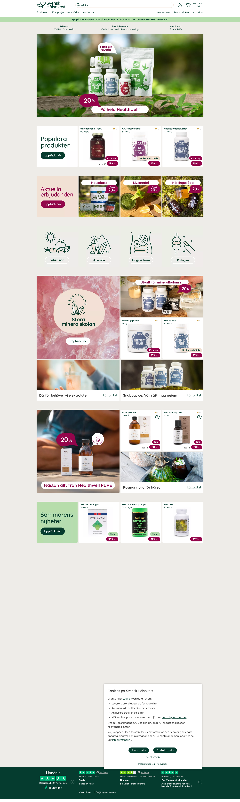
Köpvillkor (162, 763)
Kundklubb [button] (176, 28)
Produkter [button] (42, 12)
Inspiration (88, 12)
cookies (127, 698)
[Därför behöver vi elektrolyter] (78, 380)
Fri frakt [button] (64, 28)
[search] (124, 5)
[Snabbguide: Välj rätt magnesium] (161, 380)
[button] (194, 5)
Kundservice (163, 12)
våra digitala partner (174, 717)
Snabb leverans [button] (119, 28)
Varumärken (73, 12)
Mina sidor (197, 12)
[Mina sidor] (180, 5)
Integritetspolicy (121, 739)
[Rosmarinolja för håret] (161, 472)
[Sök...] (78, 4)
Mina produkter (181, 12)
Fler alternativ (152, 757)
